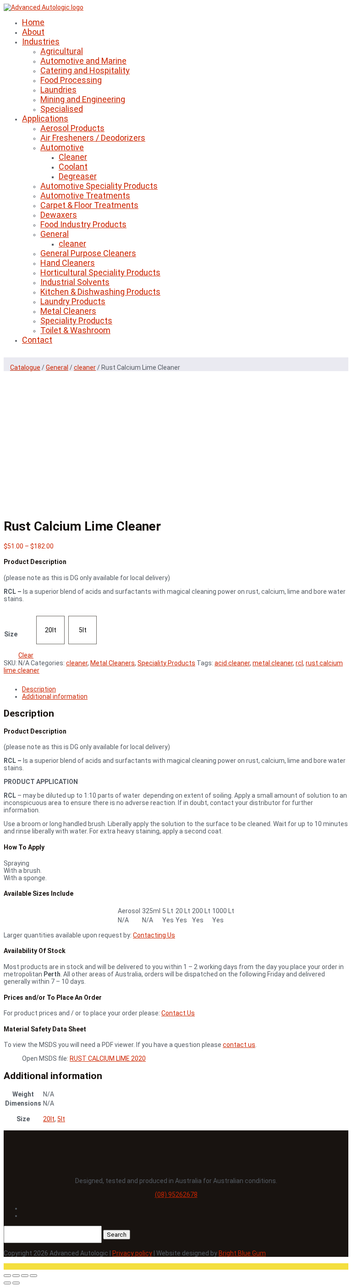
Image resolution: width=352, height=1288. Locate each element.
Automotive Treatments (85, 195)
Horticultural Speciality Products (100, 272)
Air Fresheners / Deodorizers (92, 138)
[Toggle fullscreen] (16, 1275)
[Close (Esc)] (33, 1275)
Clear (25, 655)
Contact (37, 340)
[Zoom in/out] (7, 1275)
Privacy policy (132, 1253)
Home (33, 22)
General (54, 234)
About (33, 32)
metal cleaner (273, 663)
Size (10, 634)
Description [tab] (39, 689)
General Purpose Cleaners (88, 253)
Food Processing (71, 80)
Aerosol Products (72, 128)
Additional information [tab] (55, 696)
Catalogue (25, 367)
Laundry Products (72, 301)
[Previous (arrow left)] (7, 1283)
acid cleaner (232, 663)
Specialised (61, 109)
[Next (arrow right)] (16, 1283)
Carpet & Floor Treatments (89, 205)
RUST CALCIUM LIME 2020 (108, 1058)
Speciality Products (76, 320)
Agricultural (61, 51)
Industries (41, 41)
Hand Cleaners (67, 263)
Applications (45, 118)
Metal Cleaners (68, 311)
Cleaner (73, 157)
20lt (49, 1119)
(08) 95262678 (176, 1194)
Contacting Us (154, 935)
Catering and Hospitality (85, 70)
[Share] (24, 1275)
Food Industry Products (83, 224)
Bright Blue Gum (242, 1253)
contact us (239, 1044)
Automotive (62, 147)
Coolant (73, 166)
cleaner (72, 243)
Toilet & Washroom (75, 330)
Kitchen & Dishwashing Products (100, 291)
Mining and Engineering (82, 99)
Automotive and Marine (83, 61)
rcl (299, 663)
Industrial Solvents (75, 282)
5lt (61, 1119)
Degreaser (78, 176)
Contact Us (178, 1013)
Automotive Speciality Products (99, 186)
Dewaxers (58, 214)
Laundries (58, 89)
